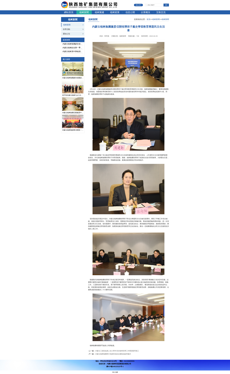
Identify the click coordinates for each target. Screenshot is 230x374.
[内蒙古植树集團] (91, 8)
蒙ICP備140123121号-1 (115, 366)
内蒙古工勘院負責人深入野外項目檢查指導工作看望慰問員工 (117, 351)
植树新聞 (84, 12)
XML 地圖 (115, 372)
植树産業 (114, 12)
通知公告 (66, 34)
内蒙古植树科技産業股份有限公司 (119, 364)
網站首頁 (68, 12)
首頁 (148, 19)
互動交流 (161, 12)
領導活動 (66, 29)
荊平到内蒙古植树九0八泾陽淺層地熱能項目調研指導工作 (72, 95)
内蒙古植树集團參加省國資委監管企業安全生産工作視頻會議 (73, 44)
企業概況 (145, 12)
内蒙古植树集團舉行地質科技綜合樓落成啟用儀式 (113, 354)
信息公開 (130, 12)
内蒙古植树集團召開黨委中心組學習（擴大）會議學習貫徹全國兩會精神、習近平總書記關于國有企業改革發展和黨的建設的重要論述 (72, 113)
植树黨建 (99, 12)
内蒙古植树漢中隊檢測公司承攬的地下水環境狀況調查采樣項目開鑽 (73, 51)
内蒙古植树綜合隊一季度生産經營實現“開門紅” (73, 48)
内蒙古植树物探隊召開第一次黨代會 (72, 130)
